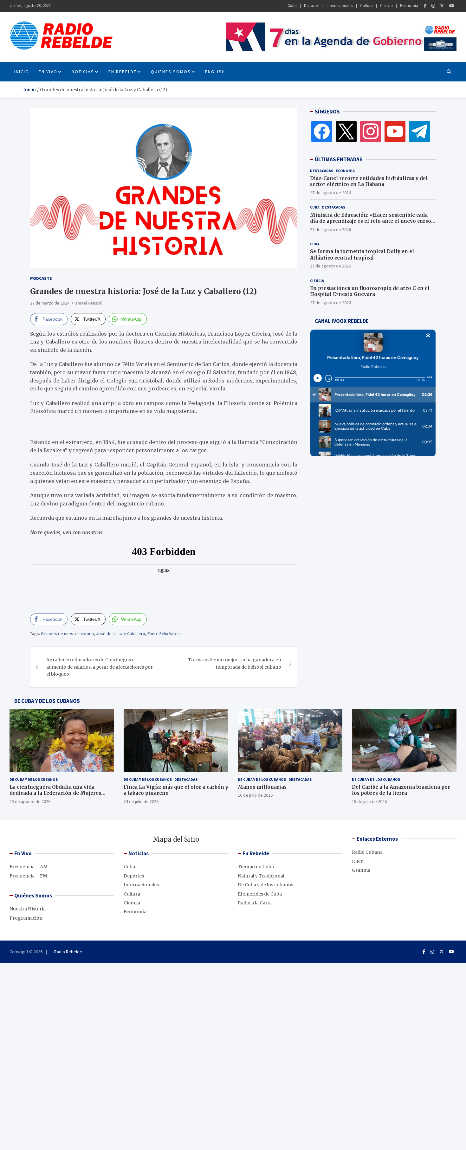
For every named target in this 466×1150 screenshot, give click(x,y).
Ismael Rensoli (88, 303)
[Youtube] (451, 6)
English (215, 71)
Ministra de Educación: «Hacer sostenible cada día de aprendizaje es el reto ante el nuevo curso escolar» (370, 221)
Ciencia (386, 5)
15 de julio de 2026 (369, 801)
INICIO (21, 71)
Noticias (83, 71)
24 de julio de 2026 (141, 801)
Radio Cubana (367, 852)
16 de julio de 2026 (255, 795)
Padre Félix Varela (164, 633)
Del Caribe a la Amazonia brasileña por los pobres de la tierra (401, 790)
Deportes (311, 5)
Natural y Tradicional (261, 876)
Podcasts (41, 278)
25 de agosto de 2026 (30, 801)
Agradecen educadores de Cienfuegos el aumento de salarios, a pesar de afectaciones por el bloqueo (99, 667)
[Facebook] (425, 6)
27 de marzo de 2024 (49, 303)
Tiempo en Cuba (256, 867)
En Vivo (48, 71)
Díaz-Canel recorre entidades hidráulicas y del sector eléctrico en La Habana (369, 181)
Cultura (366, 5)
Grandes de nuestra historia (67, 633)
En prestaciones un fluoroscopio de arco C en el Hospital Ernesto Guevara (370, 291)
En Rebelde (122, 71)
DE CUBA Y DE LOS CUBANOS (47, 700)
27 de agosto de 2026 (330, 193)
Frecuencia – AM (29, 867)
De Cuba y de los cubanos (34, 779)
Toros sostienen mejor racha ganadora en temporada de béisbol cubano (234, 663)
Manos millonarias (262, 787)
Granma (361, 870)
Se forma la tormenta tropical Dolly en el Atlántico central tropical (362, 254)
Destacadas (321, 170)
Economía (409, 5)
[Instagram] (433, 6)
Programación (26, 918)
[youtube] (395, 131)
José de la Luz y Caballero (120, 633)
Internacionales (340, 5)
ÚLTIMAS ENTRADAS (339, 159)
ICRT (357, 861)
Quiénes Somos (171, 71)
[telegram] (419, 131)
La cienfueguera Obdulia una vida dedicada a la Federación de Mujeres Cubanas (55, 793)
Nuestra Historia (28, 909)
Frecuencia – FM (28, 876)
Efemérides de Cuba (260, 894)
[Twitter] (442, 6)
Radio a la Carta (255, 903)
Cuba (292, 5)
